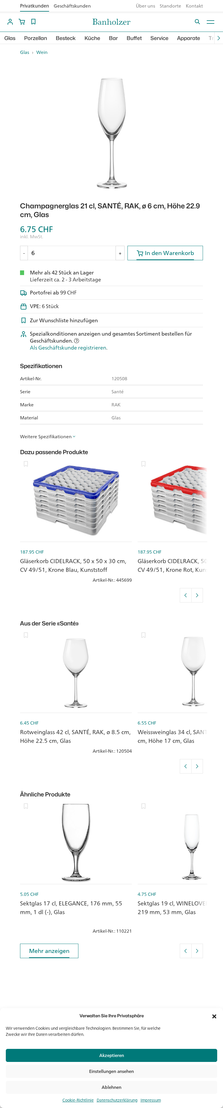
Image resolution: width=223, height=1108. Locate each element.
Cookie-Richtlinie (78, 1100)
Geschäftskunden (72, 6)
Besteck (66, 38)
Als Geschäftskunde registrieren (68, 347)
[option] (111, 128)
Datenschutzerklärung (117, 1100)
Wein (42, 52)
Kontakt (194, 6)
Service (159, 38)
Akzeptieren (111, 1055)
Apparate (188, 38)
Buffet (134, 38)
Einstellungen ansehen (111, 1071)
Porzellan (35, 38)
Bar (113, 38)
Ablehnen (111, 1087)
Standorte (170, 6)
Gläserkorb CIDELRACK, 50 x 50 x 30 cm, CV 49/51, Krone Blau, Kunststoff (73, 565)
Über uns (145, 6)
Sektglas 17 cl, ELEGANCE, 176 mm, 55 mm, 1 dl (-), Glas (71, 907)
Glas (9, 38)
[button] (214, 1016)
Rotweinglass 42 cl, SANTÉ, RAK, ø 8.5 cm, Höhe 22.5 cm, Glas (75, 736)
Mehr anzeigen (49, 951)
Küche (92, 38)
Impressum (151, 1100)
